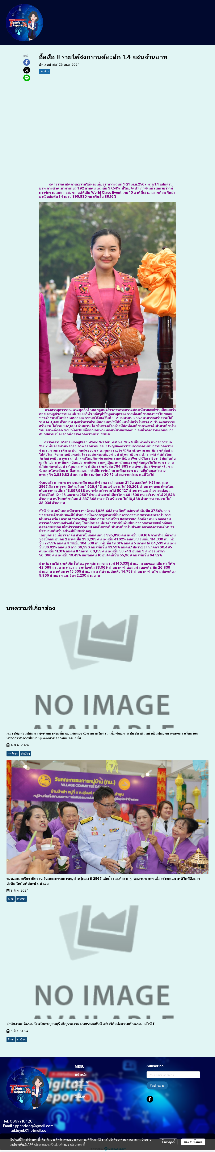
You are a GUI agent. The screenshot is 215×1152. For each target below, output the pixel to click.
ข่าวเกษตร (82, 1082)
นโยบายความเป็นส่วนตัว (49, 1144)
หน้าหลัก (81, 1074)
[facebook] (150, 1099)
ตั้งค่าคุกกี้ (168, 1142)
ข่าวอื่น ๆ (81, 1089)
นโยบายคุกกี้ (77, 1144)
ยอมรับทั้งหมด (193, 1142)
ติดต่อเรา (81, 1097)
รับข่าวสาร (157, 1085)
